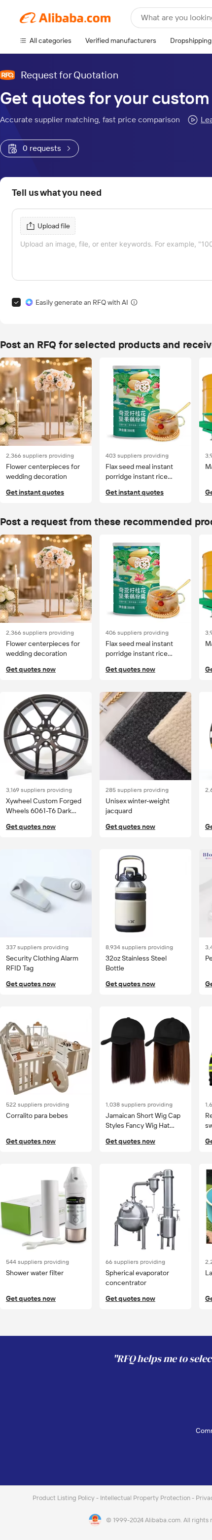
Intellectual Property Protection (146, 1498)
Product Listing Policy (64, 1498)
